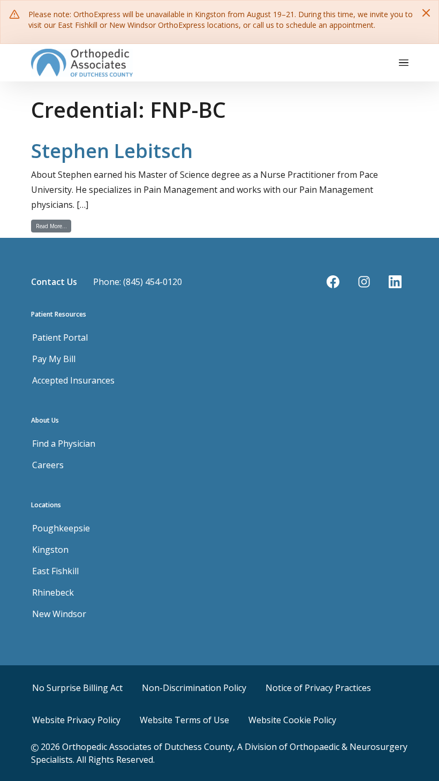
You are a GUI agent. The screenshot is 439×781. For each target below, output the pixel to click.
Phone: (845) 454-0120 (137, 282)
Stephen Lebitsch (112, 151)
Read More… (53, 226)
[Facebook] (333, 282)
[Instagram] (364, 282)
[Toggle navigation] (404, 63)
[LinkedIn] (395, 282)
